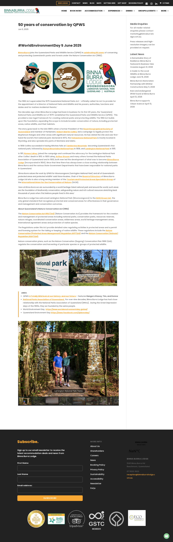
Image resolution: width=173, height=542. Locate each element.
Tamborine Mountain (76, 145)
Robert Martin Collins (66, 132)
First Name (23, 463)
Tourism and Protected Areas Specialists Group (90, 179)
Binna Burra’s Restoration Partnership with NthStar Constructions (142, 84)
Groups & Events (146, 11)
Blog (92, 3)
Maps (99, 3)
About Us (95, 446)
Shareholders (97, 450)
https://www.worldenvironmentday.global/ (66, 309)
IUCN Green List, (103, 198)
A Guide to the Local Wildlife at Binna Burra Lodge (140, 74)
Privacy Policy (97, 469)
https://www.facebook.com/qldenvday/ (70, 312)
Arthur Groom (63, 156)
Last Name (22, 474)
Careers (94, 455)
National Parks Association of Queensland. (44, 299)
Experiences (114, 11)
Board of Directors (91, 176)
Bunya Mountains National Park (58, 148)
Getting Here (109, 3)
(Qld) (38, 213)
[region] (68, 363)
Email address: (24, 485)
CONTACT (76, 3)
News (85, 3)
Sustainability (97, 474)
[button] (22, 359)
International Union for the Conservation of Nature (47, 182)
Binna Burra (24, 52)
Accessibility (96, 478)
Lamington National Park (97, 148)
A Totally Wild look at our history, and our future (52, 296)
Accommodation (93, 11)
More (163, 11)
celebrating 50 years (94, 52)
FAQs (92, 488)
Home (64, 11)
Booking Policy (136, 3)
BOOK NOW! (76, 11)
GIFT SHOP (122, 3)
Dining (129, 11)
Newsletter (95, 483)
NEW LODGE (63, 3)
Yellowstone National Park (84, 138)
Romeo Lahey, (31, 153)
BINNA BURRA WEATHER (141, 448)
